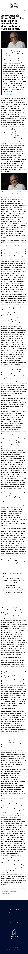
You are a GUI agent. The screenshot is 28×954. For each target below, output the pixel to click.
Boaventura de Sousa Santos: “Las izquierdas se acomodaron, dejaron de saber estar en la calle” (12, 22)
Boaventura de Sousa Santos (9, 888)
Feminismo (5, 891)
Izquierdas (13, 891)
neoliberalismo (6, 893)
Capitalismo (22, 888)
